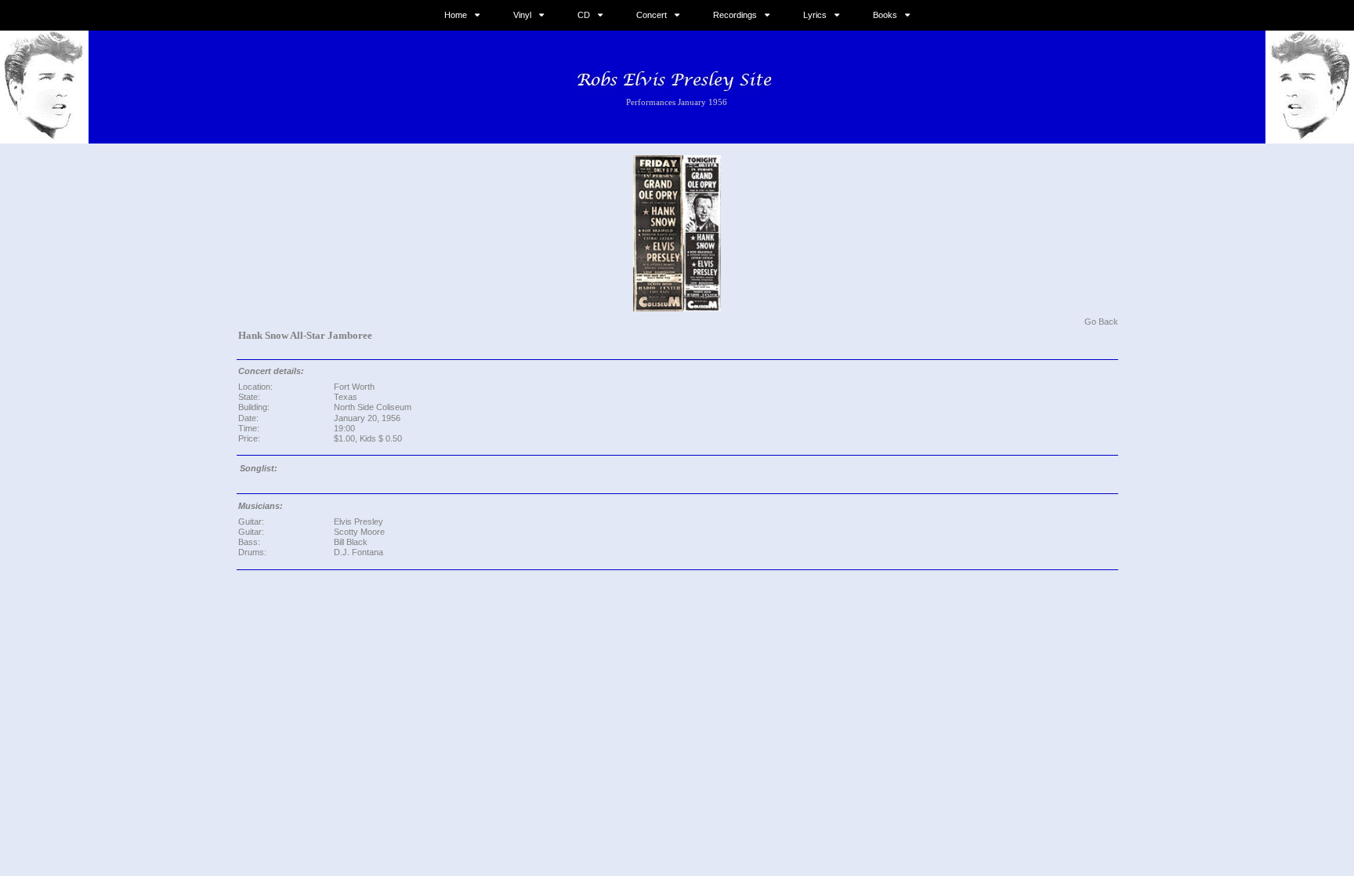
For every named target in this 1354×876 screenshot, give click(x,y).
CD (583, 15)
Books (885, 15)
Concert (651, 15)
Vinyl (522, 15)
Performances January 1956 (676, 102)
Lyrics (815, 15)
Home (455, 15)
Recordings (735, 15)
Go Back (1101, 321)
